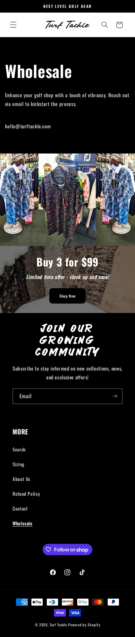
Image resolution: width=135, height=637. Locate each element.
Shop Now (67, 296)
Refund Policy (26, 493)
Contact (20, 508)
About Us (21, 478)
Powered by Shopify (84, 624)
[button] (13, 25)
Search (19, 449)
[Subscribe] (115, 396)
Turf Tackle (58, 624)
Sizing (18, 464)
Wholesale (23, 523)
